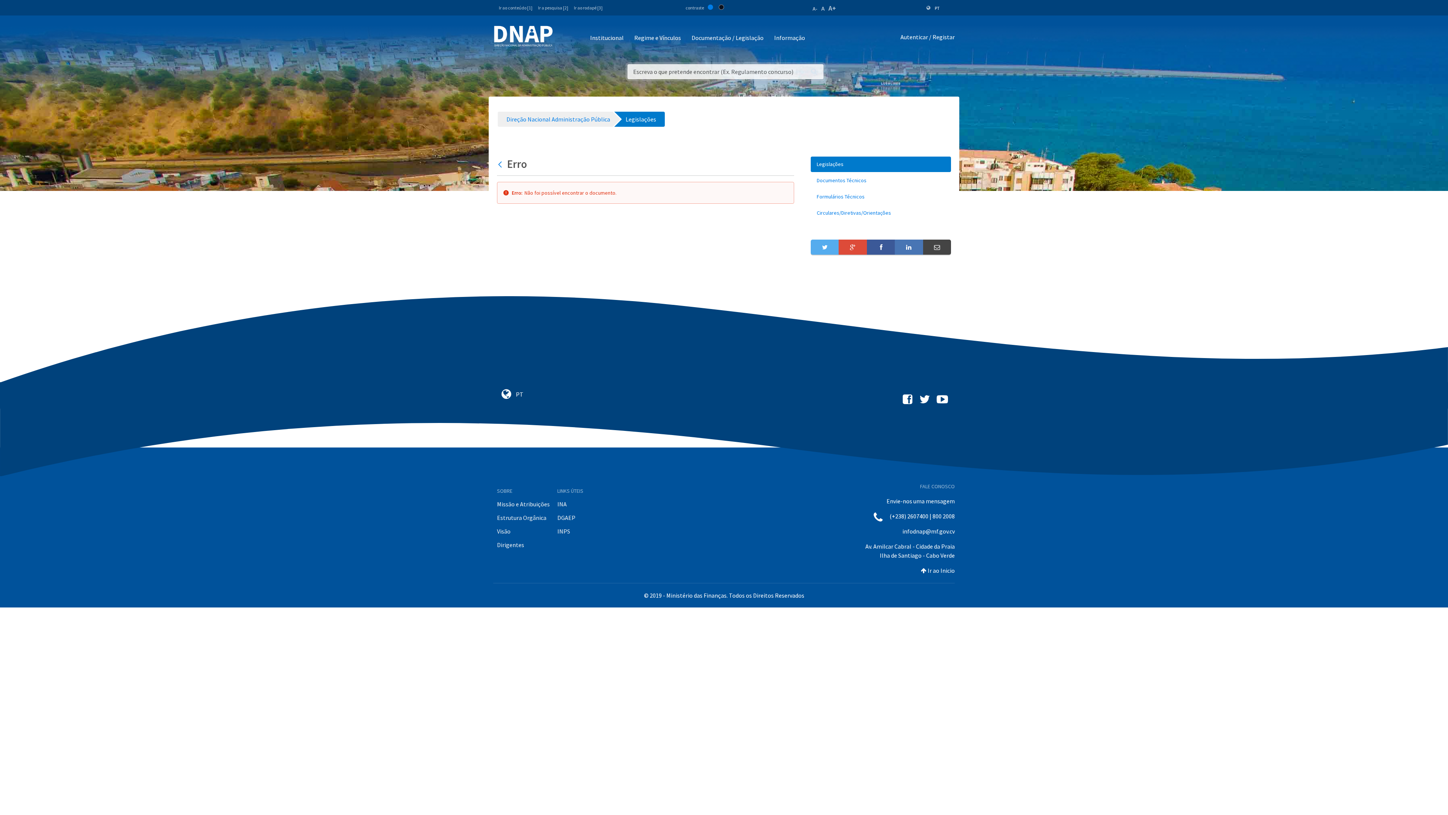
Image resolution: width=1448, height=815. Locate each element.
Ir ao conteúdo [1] (515, 8)
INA (562, 504)
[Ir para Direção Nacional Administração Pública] (523, 36)
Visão (504, 531)
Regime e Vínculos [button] (657, 38)
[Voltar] (501, 164)
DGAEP (566, 517)
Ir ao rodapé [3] (588, 8)
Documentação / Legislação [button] (728, 38)
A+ (832, 8)
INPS (563, 531)
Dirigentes (510, 545)
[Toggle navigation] (564, 38)
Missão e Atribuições (523, 504)
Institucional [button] (607, 38)
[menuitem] (881, 164)
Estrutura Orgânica (521, 517)
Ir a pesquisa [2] (553, 8)
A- (815, 8)
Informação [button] (789, 38)
